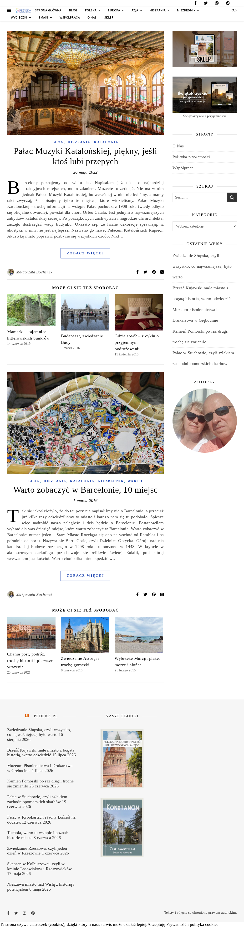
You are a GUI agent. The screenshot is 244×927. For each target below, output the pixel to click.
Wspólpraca (70, 17)
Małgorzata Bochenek (34, 272)
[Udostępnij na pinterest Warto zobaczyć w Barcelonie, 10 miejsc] (154, 594)
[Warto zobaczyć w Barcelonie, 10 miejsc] (85, 423)
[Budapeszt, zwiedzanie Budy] (85, 312)
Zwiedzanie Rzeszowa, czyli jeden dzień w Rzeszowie (37, 851)
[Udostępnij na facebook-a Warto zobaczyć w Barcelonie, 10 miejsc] (138, 594)
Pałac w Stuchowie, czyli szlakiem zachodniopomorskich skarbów (37, 799)
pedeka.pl (46, 716)
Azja (135, 10)
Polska (91, 10)
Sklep (109, 17)
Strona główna (48, 10)
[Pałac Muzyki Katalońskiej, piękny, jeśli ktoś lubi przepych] (85, 83)
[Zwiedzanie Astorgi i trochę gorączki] (85, 635)
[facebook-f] (195, 4)
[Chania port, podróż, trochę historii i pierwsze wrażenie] (31, 633)
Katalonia (106, 142)
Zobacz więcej (85, 253)
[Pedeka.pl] (23, 10)
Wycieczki (19, 17)
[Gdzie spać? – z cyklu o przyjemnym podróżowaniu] (139, 312)
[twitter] (206, 4)
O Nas (92, 17)
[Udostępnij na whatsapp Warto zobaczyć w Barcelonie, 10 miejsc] (162, 594)
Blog (73, 10)
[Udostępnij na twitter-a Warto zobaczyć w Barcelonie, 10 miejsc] (145, 594)
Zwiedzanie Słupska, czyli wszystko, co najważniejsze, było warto (202, 266)
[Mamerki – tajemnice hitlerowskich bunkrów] (31, 310)
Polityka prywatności (191, 157)
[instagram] (217, 4)
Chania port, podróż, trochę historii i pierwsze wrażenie (30, 660)
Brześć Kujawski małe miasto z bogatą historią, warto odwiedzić (40, 752)
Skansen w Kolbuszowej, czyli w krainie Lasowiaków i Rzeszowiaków (39, 866)
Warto (134, 481)
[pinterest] (228, 4)
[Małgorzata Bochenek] (11, 272)
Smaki (43, 17)
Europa (114, 10)
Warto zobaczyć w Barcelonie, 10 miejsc (85, 490)
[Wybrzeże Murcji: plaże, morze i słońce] (139, 635)
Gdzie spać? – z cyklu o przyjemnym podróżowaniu (137, 342)
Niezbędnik (186, 10)
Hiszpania (158, 10)
